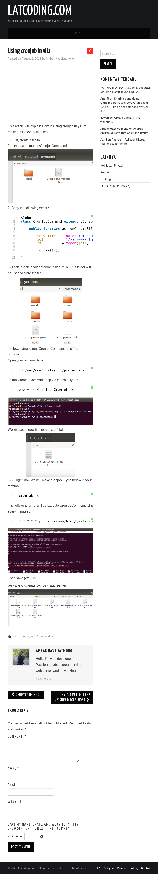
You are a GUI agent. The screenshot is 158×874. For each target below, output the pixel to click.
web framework (41, 636)
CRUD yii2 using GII (28, 695)
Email (14, 785)
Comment (17, 736)
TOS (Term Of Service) (115, 186)
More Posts (44, 678)
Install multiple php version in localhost (72, 697)
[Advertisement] (50, 94)
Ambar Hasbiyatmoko (60, 58)
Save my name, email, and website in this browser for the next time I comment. (43, 827)
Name (14, 768)
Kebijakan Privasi (111, 165)
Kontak (104, 172)
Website (15, 802)
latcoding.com (40, 11)
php (15, 636)
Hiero (67, 868)
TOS (98, 868)
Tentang (105, 179)
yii (53, 636)
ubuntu (24, 636)
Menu (79, 33)
